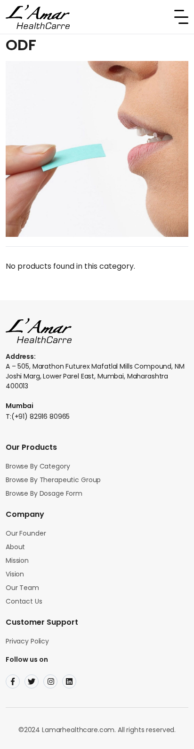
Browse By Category (38, 466)
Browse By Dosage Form (44, 493)
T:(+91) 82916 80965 (38, 416)
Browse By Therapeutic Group (53, 479)
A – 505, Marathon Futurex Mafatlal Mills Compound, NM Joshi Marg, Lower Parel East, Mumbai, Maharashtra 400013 (95, 376)
